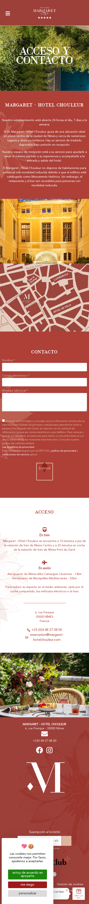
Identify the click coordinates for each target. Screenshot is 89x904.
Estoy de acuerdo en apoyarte (27, 874)
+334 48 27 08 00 (44, 740)
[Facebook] (39, 750)
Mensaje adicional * (15, 390)
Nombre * (8, 360)
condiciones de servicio (15, 454)
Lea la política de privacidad (18, 447)
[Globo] (54, 874)
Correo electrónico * (16, 375)
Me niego (27, 884)
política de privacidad (63, 451)
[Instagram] (49, 750)
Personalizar (27, 893)
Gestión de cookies (70, 884)
